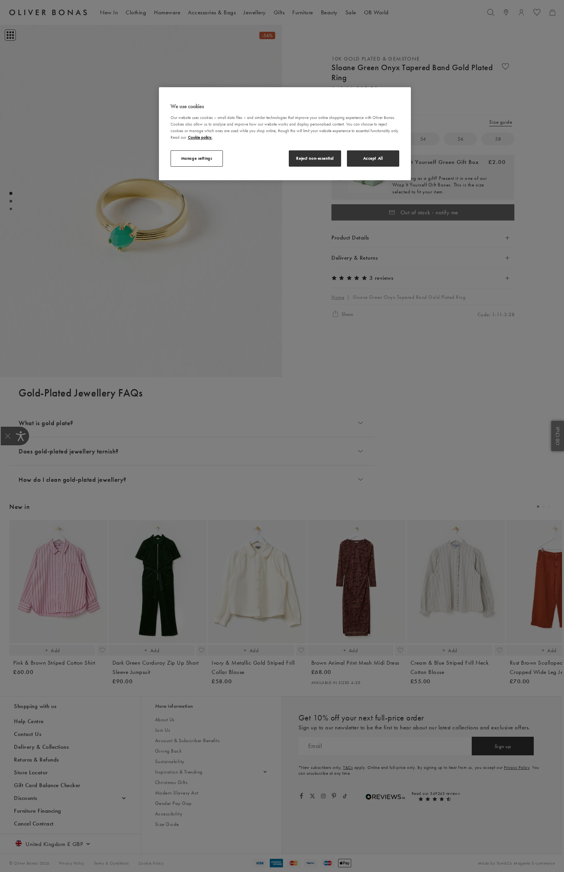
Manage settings (196, 158)
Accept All (373, 158)
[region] (285, 133)
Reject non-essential (314, 158)
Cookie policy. (200, 137)
